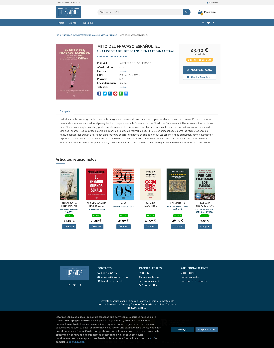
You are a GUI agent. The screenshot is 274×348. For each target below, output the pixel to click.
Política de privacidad (149, 281)
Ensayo (113, 35)
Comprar (69, 226)
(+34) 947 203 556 (109, 273)
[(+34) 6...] (213, 23)
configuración (76, 341)
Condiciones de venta (149, 277)
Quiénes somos (62, 2)
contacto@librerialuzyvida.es (114, 277)
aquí (152, 338)
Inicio (58, 35)
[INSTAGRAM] (203, 23)
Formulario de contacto (112, 281)
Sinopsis (65, 111)
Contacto (75, 2)
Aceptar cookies (207, 329)
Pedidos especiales (190, 277)
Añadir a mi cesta (201, 69)
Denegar (182, 329)
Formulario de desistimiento (194, 281)
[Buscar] (187, 12)
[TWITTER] (208, 23)
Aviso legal (144, 273)
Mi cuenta (213, 2)
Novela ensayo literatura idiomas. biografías (86, 35)
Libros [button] (73, 22)
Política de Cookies (148, 285)
